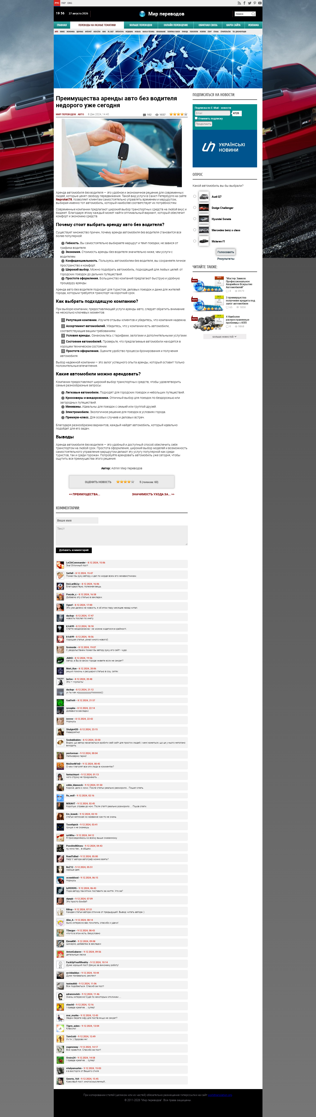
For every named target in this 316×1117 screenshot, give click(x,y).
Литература (119, 32)
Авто (56, 32)
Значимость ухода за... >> (153, 494)
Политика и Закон (173, 32)
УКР (63, 3)
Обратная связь (208, 25)
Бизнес (62, 32)
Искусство (97, 32)
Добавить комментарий (74, 550)
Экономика (71, 32)
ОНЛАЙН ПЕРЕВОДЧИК (176, 25)
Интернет (88, 32)
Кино (104, 32)
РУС (57, 3)
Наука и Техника (148, 32)
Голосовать (226, 252)
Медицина (129, 32)
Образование (161, 32)
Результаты (226, 259)
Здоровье (80, 32)
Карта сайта (233, 25)
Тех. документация (239, 32)
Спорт (210, 32)
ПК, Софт (111, 32)
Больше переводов (141, 25)
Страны (216, 32)
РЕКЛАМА (253, 25)
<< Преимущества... (84, 494)
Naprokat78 (64, 199)
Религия (203, 32)
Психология (194, 32)
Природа (185, 32)
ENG (69, 3)
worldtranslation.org (220, 1095)
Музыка (138, 32)
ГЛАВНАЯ (62, 25)
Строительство (226, 32)
